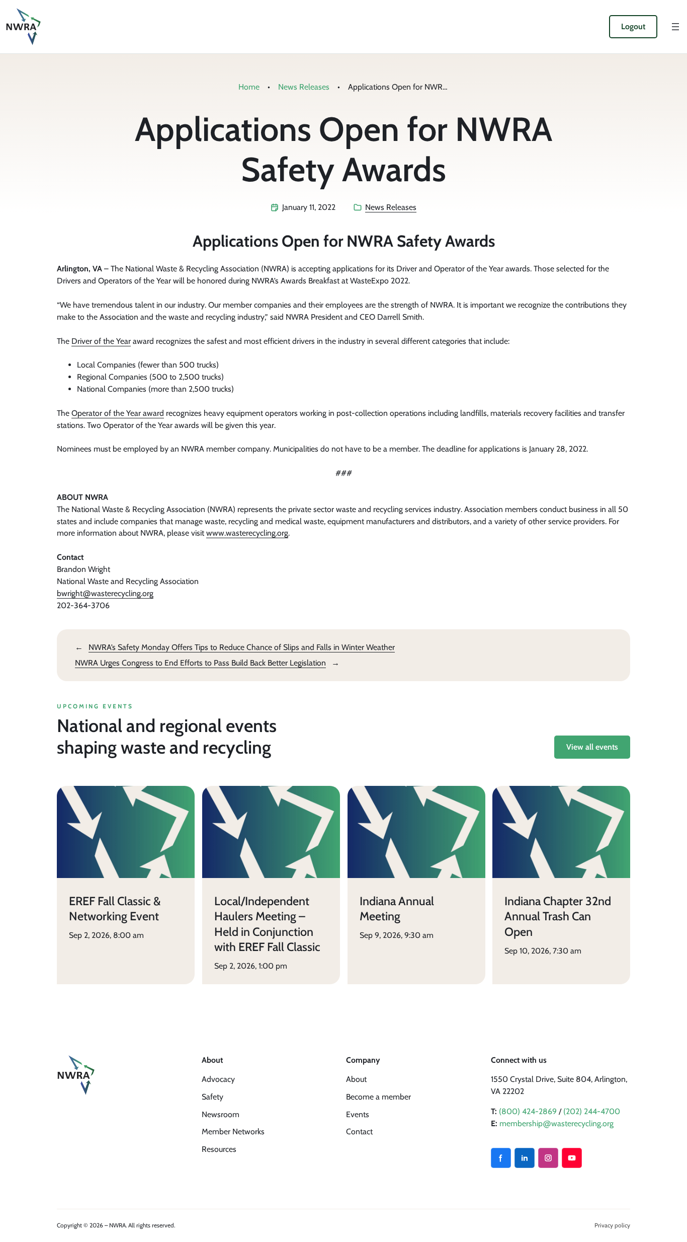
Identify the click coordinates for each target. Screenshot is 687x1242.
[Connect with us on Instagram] (548, 1158)
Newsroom (220, 1114)
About (356, 1079)
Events (357, 1114)
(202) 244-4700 (591, 1111)
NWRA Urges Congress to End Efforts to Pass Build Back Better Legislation (200, 663)
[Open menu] (675, 27)
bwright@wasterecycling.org (105, 593)
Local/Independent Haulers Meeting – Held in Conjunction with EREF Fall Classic (267, 923)
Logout (633, 26)
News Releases (303, 87)
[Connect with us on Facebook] (501, 1158)
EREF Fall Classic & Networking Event (115, 908)
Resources (219, 1149)
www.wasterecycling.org (247, 533)
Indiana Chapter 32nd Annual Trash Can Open (557, 915)
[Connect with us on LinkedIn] (524, 1158)
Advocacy (218, 1079)
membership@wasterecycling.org (556, 1123)
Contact (359, 1131)
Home (249, 87)
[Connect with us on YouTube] (572, 1158)
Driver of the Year (101, 341)
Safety (212, 1097)
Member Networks (233, 1131)
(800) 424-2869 (528, 1111)
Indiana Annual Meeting (397, 908)
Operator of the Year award (117, 413)
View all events (592, 747)
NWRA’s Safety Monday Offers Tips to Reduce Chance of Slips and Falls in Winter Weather (242, 647)
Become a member (378, 1097)
